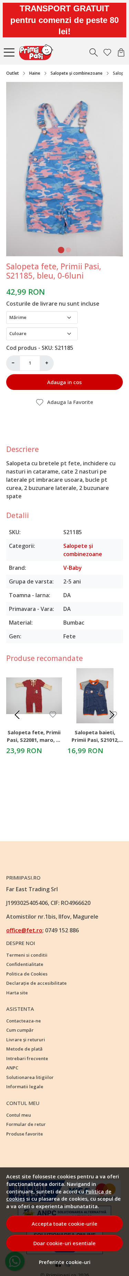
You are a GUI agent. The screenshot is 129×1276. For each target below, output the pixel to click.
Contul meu (18, 1115)
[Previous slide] (17, 714)
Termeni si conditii (26, 955)
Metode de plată (24, 1049)
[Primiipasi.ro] (38, 52)
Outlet (12, 73)
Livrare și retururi (25, 1039)
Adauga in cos (64, 382)
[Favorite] (107, 52)
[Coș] (121, 52)
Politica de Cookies (26, 974)
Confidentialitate (24, 964)
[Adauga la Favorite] (52, 714)
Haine (34, 73)
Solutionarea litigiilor (30, 1077)
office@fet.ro (24, 930)
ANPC (12, 1068)
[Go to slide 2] (68, 250)
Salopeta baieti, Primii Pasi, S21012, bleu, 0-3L (95, 737)
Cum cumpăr (20, 1030)
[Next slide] (111, 714)
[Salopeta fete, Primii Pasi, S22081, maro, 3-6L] (34, 696)
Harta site (17, 993)
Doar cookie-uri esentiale (64, 1243)
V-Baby (72, 568)
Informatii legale (24, 1086)
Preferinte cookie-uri (64, 1262)
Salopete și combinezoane (77, 73)
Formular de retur (26, 1124)
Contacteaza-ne (23, 1021)
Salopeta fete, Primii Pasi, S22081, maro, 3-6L (34, 737)
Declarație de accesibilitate (36, 983)
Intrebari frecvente (27, 1058)
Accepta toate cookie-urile (64, 1223)
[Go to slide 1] (61, 250)
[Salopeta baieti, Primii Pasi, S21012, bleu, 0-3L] (95, 696)
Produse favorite (24, 1134)
